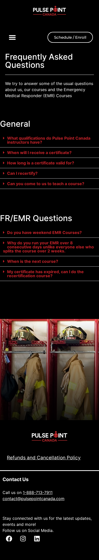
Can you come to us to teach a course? (45, 183)
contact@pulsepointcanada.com (33, 498)
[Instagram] (22, 538)
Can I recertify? (22, 173)
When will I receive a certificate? (39, 152)
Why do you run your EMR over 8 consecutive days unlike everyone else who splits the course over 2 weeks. (48, 246)
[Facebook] (9, 538)
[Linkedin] (36, 538)
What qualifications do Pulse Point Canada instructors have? (48, 140)
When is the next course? (32, 261)
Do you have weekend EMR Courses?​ (44, 232)
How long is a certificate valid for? (40, 162)
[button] (12, 37)
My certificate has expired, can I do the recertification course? (45, 273)
